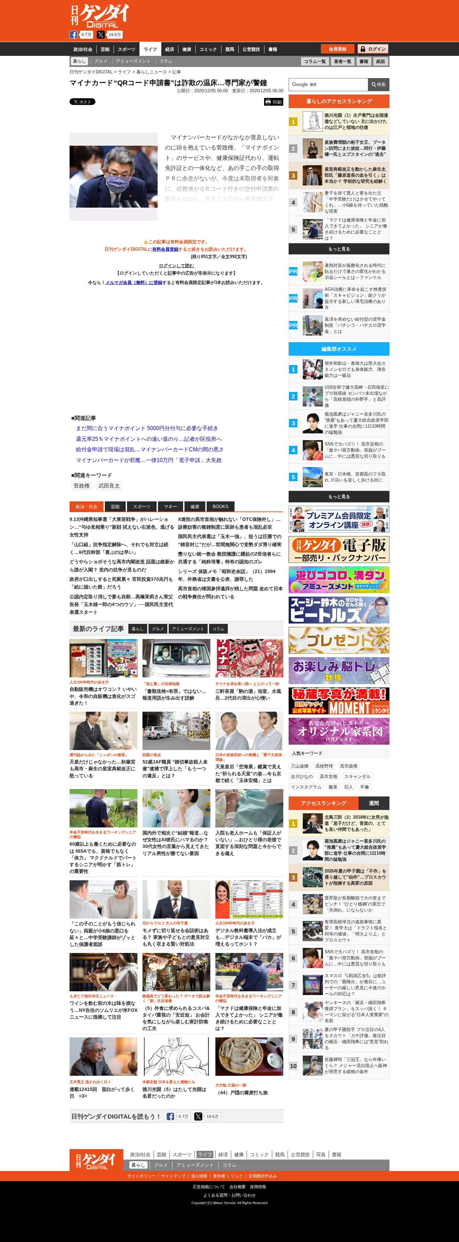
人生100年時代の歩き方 (89, 682)
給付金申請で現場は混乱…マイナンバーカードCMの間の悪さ (150, 449)
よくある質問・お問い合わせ (229, 1195)
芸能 (105, 49)
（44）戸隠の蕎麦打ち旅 (241, 1092)
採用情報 (258, 1186)
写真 (321, 1154)
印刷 (277, 102)
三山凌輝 (299, 766)
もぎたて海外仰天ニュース (92, 996)
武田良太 (109, 486)
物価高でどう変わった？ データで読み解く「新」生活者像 (176, 998)
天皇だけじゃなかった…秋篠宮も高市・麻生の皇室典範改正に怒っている (102, 768)
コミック (208, 49)
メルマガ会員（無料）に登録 (134, 282)
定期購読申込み (263, 1176)
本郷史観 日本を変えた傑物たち (168, 1082)
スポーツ (126, 49)
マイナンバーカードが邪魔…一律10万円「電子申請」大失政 (149, 460)
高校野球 (324, 766)
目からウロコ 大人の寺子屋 (165, 923)
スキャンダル (357, 776)
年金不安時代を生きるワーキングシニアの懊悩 (103, 834)
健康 (186, 49)
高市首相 (328, 776)
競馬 (229, 49)
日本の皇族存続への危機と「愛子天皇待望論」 (248, 757)
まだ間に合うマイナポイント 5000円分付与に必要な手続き (147, 428)
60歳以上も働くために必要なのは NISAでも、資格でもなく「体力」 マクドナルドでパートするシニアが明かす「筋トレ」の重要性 (103, 858)
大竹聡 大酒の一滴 (230, 1085)
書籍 (272, 49)
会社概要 (238, 1186)
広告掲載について (209, 1186)
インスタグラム (306, 786)
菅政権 (82, 486)
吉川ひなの (302, 776)
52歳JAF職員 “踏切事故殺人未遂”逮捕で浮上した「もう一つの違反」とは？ (175, 768)
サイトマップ (173, 1176)
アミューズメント (188, 629)
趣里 (333, 786)
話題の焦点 (151, 755)
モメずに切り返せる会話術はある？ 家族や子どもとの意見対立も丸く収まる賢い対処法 (176, 937)
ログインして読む (176, 265)
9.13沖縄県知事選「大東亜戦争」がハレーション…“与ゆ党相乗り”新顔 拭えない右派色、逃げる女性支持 (122, 527)
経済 (169, 49)
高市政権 (349, 766)
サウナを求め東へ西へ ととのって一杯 (247, 684)
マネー (170, 506)
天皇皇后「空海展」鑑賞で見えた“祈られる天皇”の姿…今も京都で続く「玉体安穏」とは (248, 773)
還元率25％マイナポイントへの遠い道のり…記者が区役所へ (149, 439)
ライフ (150, 49)
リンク (237, 1176)
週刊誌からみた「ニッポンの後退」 (99, 755)
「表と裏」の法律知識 (160, 684)
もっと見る (339, 248)
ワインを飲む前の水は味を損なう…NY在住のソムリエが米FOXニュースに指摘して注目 (103, 1010)
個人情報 (199, 1176)
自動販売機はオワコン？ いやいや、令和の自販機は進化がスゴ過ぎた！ (103, 696)
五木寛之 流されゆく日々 (90, 1082)
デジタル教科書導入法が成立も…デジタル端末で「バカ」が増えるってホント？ (248, 937)
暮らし (138, 629)
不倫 (364, 786)
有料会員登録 (165, 249)
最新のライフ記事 (98, 628)
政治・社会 (86, 506)
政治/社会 (83, 49)
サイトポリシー (141, 1176)
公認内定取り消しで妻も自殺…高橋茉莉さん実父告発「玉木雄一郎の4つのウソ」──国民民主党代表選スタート (121, 604)
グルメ (158, 629)
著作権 (219, 1176)
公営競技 (251, 49)
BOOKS (220, 506)
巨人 (348, 786)
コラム (218, 629)
